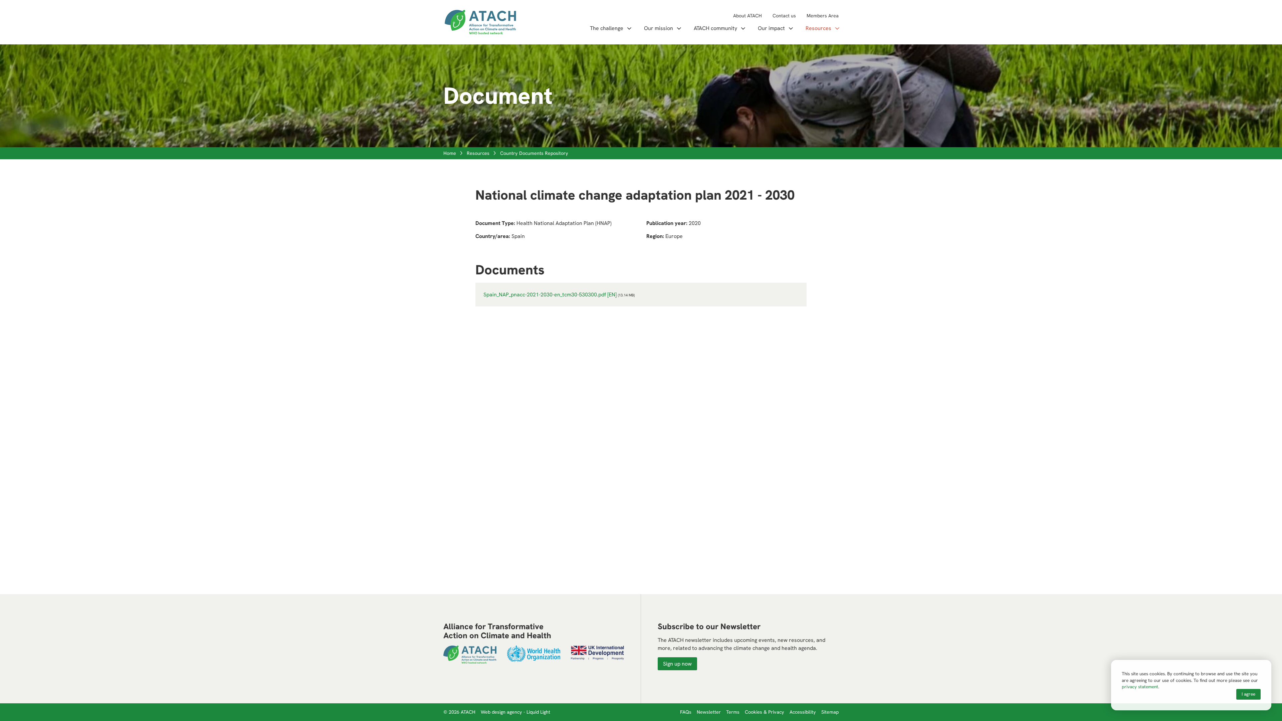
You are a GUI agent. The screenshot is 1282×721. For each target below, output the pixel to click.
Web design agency (502, 712)
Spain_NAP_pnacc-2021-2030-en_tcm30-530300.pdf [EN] (550, 294)
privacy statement (1140, 687)
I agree (1248, 694)
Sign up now (677, 663)
